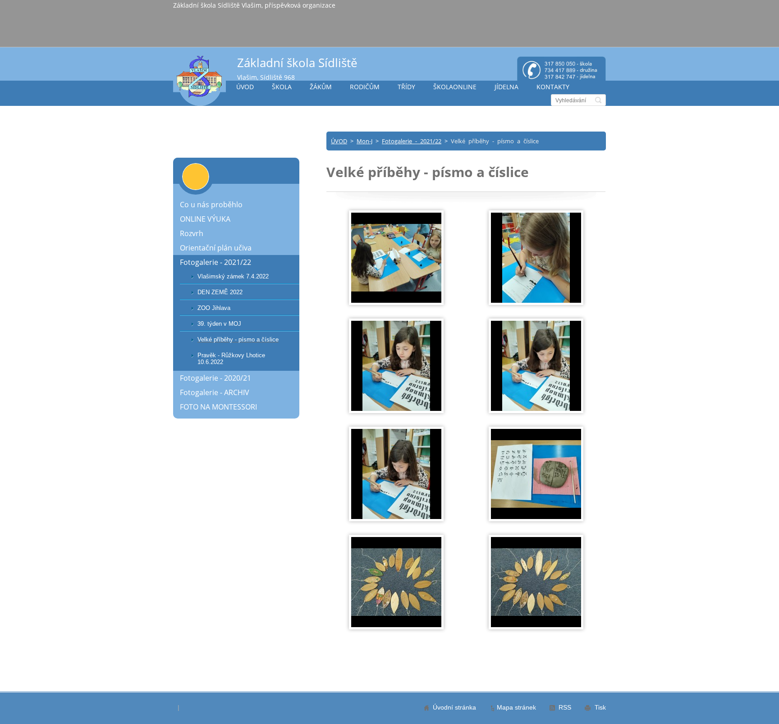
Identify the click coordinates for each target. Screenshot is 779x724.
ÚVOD (245, 86)
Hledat (598, 100)
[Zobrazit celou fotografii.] (396, 257)
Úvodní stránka (454, 707)
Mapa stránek (516, 707)
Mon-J (364, 141)
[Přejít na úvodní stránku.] (199, 80)
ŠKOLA (282, 86)
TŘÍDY (406, 86)
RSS (565, 707)
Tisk (600, 707)
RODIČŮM (365, 86)
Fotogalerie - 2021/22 (411, 141)
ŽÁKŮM (321, 86)
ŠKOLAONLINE (455, 86)
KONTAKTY (552, 86)
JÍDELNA (506, 86)
